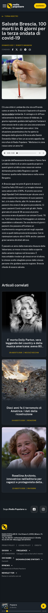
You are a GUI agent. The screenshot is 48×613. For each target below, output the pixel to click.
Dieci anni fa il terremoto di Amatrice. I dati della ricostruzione (24, 411)
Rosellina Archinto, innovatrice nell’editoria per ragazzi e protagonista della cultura (24, 479)
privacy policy (8, 545)
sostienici (40, 6)
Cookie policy (24, 545)
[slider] (7, 611)
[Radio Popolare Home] (15, 5)
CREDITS (37, 545)
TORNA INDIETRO (11, 16)
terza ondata (8, 114)
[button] (4, 5)
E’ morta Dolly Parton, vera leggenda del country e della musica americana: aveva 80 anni (24, 343)
